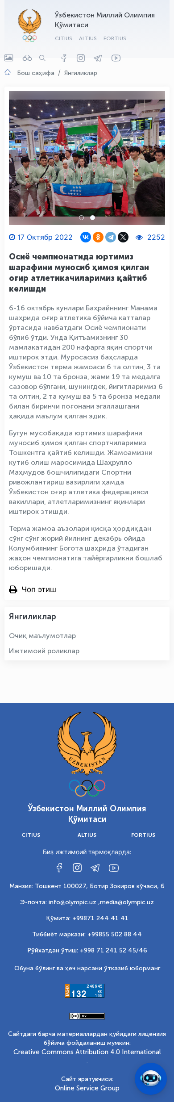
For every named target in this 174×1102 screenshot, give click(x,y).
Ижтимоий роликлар (44, 651)
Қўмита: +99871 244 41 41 (87, 918)
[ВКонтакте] (85, 237)
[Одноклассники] (98, 237)
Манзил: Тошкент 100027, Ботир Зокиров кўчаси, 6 (87, 886)
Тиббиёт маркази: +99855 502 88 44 (87, 934)
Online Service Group (87, 1088)
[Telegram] (110, 237)
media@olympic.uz (127, 902)
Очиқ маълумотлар (42, 635)
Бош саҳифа (35, 73)
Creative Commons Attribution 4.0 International (87, 1052)
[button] (81, 217)
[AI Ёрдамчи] (151, 1079)
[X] (123, 237)
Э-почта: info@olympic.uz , (60, 902)
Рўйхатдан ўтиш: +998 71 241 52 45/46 (87, 950)
